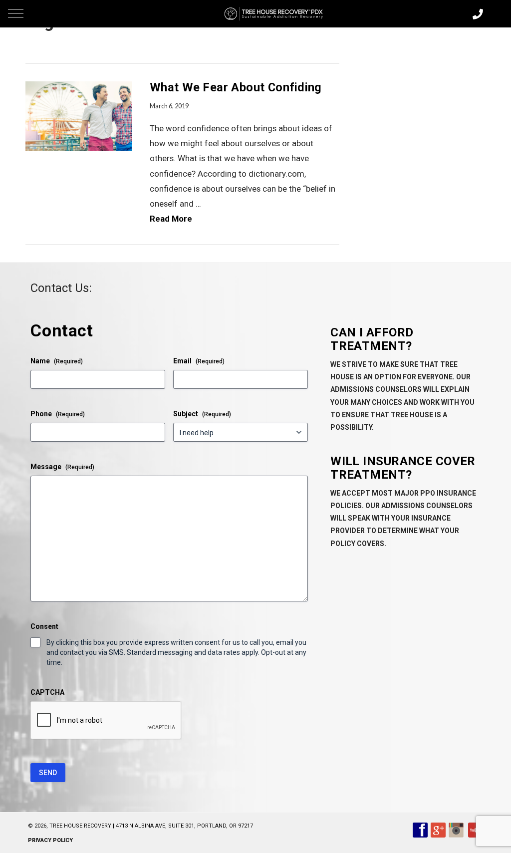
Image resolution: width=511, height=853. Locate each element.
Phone (57, 414)
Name (56, 361)
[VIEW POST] (78, 116)
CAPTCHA (47, 692)
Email (199, 361)
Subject (202, 414)
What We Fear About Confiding (236, 87)
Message (62, 467)
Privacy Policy (50, 840)
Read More (171, 219)
